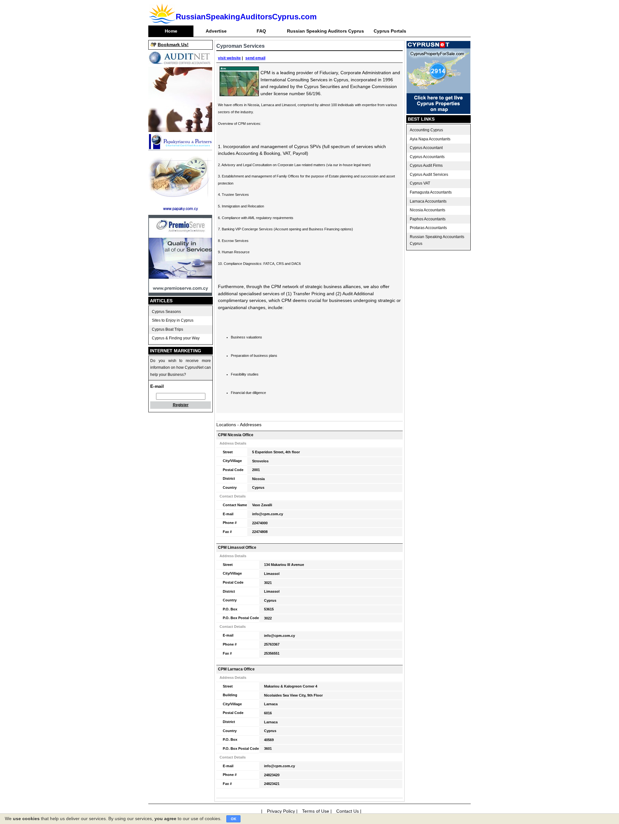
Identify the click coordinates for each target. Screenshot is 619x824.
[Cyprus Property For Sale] (438, 112)
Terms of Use (315, 811)
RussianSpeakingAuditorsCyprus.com (246, 16)
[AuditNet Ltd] (180, 130)
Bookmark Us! (173, 44)
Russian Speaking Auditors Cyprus (325, 31)
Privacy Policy (281, 811)
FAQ (261, 31)
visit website (229, 58)
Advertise (216, 31)
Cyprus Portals (390, 31)
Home (171, 31)
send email (255, 58)
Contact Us (347, 811)
